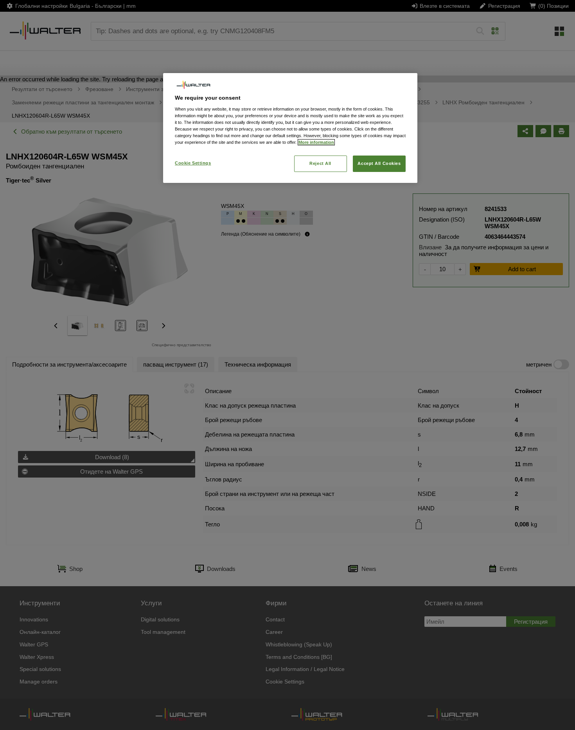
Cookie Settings (193, 163)
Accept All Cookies (379, 163)
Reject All (320, 163)
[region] (290, 128)
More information (316, 142)
